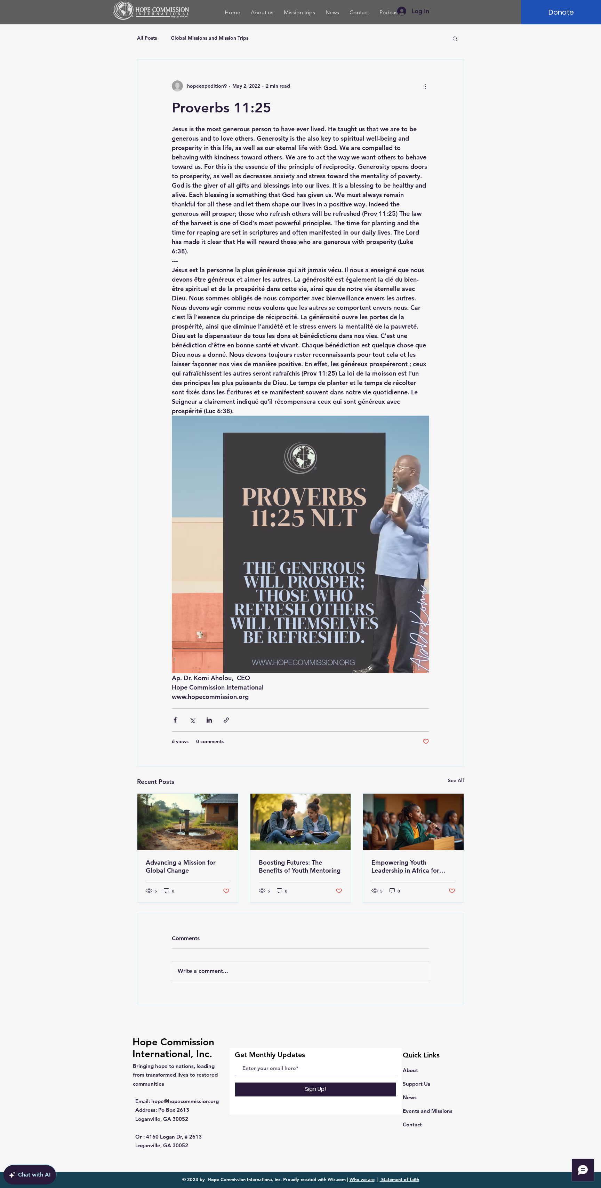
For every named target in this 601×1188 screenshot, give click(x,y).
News (410, 1097)
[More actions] (425, 86)
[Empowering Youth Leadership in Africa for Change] (413, 822)
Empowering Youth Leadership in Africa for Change (405, 866)
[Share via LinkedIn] (209, 720)
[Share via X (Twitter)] (192, 720)
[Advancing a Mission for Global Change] (187, 822)
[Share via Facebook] (175, 720)
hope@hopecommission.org (185, 1101)
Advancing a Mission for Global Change (181, 866)
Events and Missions (427, 1111)
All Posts (147, 38)
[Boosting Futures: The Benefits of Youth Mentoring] (300, 822)
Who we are (362, 1179)
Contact (412, 1124)
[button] (455, 38)
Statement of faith (399, 1179)
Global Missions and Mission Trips (209, 38)
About (410, 1070)
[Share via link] (226, 720)
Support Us (416, 1083)
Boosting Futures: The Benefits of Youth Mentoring (299, 866)
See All (456, 780)
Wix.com (337, 1179)
